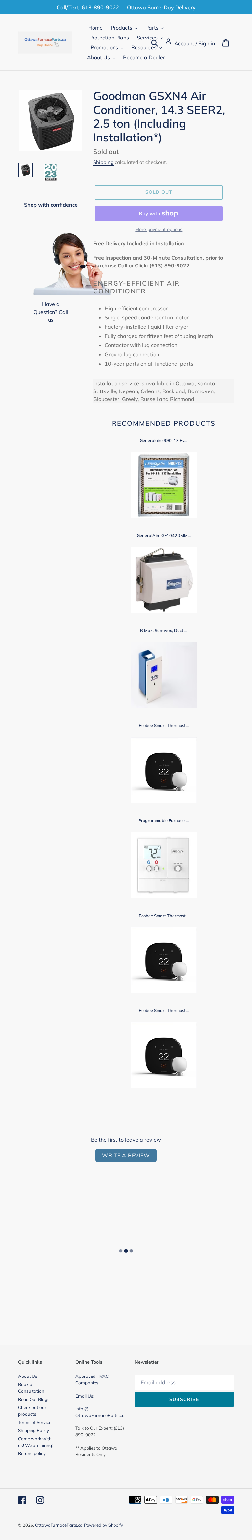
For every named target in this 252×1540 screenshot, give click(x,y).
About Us (27, 1376)
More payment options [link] (158, 229)
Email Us (84, 1396)
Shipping (103, 162)
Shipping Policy (33, 1430)
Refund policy (32, 1453)
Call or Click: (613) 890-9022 (154, 265)
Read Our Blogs (34, 1399)
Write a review (126, 1155)
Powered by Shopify (103, 1524)
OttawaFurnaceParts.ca (59, 1524)
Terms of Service (34, 1422)
